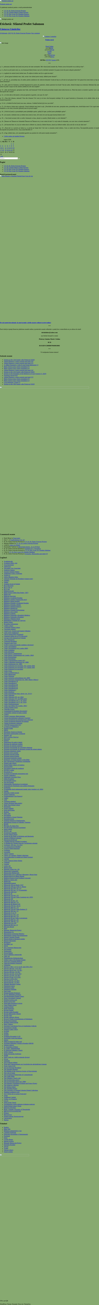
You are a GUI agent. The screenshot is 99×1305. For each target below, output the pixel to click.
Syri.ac (6, 1059)
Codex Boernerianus (10, 657)
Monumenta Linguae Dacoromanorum (15, 935)
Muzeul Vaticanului (10, 941)
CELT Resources (9, 639)
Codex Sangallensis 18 (11, 681)
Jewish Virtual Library (10, 834)
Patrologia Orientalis (10, 989)
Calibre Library (8, 626)
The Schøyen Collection (11, 1085)
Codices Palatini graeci (11, 707)
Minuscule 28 (8, 894)
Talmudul (7, 1061)
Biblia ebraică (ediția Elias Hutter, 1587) (16, 592)
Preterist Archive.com (10, 1000)
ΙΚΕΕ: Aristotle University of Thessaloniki (17, 1109)
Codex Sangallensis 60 (11, 688)
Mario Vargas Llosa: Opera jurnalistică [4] (16, 368)
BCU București (8, 586)
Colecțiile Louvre (9, 709)
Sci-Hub (6, 1031)
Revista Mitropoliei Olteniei (12, 1014)
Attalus (6, 582)
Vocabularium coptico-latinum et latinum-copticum (19, 1104)
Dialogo (6, 740)
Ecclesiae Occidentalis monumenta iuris (16, 773)
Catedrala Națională (10, 1132)
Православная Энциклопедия (13, 1116)
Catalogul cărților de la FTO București (15, 636)
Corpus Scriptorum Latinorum (13, 723)
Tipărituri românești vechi (11, 1092)
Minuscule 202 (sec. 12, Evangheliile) (15, 890)
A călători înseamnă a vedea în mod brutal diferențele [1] (21, 365)
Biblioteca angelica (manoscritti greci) (15, 599)
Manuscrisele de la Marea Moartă (14, 876)
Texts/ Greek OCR (9, 1066)
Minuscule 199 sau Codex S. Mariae (15, 887)
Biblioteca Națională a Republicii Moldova (17, 615)
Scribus (6, 1033)
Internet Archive (9, 1141)
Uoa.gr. (6, 1101)
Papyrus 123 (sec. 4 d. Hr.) (12, 975)
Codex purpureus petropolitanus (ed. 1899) (17, 678)
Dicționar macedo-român (11, 754)
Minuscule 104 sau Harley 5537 (13, 885)
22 (11, 150)
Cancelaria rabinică (10, 629)
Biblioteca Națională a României (14, 617)
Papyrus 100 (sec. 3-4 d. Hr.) (12, 968)
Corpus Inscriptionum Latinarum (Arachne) (17, 718)
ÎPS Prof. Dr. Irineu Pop (11, 826)
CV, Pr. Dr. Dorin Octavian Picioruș (15, 11)
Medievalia (7, 881)
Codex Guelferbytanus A (11, 673)
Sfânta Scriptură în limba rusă (13, 1041)
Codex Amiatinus (9, 650)
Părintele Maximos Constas (12, 984)
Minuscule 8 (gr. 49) (10, 923)
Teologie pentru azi (6, 4)
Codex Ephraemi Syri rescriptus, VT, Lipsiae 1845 (19, 667)
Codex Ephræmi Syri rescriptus (13, 669)
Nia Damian (7, 949)
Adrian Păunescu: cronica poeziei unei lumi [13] (18, 377)
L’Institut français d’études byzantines (15, 841)
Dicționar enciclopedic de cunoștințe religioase (18, 747)
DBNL (6, 730)
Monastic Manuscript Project (12, 930)
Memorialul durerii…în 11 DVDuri (29, 547)
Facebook (7, 1136)
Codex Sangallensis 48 (11, 685)
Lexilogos (7, 850)
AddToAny (7, 566)
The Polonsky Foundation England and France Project (20, 1083)
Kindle (49, 51)
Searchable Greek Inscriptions (13, 1038)
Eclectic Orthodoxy (10, 775)
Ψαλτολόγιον (8, 1115)
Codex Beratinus (9, 652)
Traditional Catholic (10, 1097)
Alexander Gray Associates (12, 568)
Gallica (6, 798)
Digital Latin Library (10, 763)
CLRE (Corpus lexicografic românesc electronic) (19, 645)
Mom (5, 928)
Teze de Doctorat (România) (12, 1068)
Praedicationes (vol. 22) (17, 540)
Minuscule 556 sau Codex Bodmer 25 (15, 909)
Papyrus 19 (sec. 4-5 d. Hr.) (12, 977)
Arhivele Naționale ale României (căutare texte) (18, 579)
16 (13, 148)
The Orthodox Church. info (12, 1078)
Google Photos (8, 1139)
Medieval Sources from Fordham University (17, 878)
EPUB (52, 50)
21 (10, 150)
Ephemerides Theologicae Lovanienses (16, 784)
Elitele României (9, 779)
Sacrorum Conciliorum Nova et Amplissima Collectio (20, 1026)
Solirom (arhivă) (9, 1045)
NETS (6, 946)
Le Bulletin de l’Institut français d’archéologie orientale (20, 843)
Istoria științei (8, 829)
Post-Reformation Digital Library (14, 996)
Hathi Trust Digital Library (12, 805)
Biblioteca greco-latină (11, 612)
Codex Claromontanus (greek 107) (14, 660)
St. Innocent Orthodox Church (13, 1050)
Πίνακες (6, 1113)
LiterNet (6, 859)
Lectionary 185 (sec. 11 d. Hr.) (13, 845)
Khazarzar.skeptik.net (10, 840)
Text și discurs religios (10, 1062)
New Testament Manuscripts (12, 947)
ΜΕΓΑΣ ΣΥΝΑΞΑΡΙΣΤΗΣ (12, 1111)
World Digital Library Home (12, 1106)
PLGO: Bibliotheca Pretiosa (12, 994)
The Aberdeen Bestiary (11, 1069)
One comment (35, 33)
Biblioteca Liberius (9, 613)
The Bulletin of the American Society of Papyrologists (20, 1071)
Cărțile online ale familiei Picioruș (14, 136)
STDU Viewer (8, 1052)
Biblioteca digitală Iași (10, 608)
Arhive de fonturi (14, 545)
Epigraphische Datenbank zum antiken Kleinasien (19, 786)
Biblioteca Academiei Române (13, 598)
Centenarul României (10, 641)
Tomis (6, 1095)
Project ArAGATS (9, 1001)
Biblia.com (7, 594)
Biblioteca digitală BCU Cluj (13, 1131)
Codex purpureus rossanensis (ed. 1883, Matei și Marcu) (21, 679)
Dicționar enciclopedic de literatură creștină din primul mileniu (23, 749)
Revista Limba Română (11, 1012)
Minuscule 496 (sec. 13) (11, 907)
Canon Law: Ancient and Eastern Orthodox (17, 631)
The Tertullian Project (10, 1088)
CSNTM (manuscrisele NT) (12, 725)
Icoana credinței (9, 808)
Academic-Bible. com (10, 563)
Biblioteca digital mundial (12, 601)
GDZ (5, 800)
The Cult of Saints (9, 1073)
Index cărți (7, 813)
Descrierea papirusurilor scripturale (14, 733)
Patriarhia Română (9, 1145)
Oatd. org (7, 956)
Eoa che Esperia (9, 782)
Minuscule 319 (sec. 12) (11, 895)
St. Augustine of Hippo (11, 1047)
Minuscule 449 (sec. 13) (11, 902)
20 (8, 150)
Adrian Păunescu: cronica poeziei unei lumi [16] (18, 361)
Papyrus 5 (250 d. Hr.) (10, 979)
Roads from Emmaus (10, 1021)
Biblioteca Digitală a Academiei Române (16, 603)
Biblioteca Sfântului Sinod (12, 619)
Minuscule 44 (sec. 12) (11, 900)
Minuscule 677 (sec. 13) (11, 914)
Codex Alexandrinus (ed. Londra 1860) (16, 648)
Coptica (6, 714)
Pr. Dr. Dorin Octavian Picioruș (21, 33)
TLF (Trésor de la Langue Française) (15, 1094)
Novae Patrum (8, 953)
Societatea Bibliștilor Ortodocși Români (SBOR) (19, 1043)
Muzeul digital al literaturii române (14, 939)
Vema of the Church (10, 1102)
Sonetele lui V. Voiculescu (33, 548)
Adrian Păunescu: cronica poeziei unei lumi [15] (18, 363)
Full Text (52, 55)
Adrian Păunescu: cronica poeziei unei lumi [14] (18, 370)
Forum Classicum (9, 794)
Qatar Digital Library (10, 1005)
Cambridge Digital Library (12, 627)
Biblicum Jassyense (10, 596)
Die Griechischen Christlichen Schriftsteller (17, 761)
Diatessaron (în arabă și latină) (13, 742)
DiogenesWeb (8, 766)
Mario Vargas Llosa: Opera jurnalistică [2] (16, 380)
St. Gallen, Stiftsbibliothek (12, 1048)
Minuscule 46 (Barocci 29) (12, 904)
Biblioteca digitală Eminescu (12, 606)
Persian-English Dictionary (12, 993)
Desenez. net (8, 735)
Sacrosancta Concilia (10, 1028)
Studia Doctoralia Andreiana (12, 1054)
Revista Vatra (8, 1015)
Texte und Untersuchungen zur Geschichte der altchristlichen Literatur (25, 1064)
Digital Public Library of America (14, 765)
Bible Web (7, 1129)
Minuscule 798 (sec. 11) (11, 921)
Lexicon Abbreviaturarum (12, 848)
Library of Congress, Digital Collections (16, 855)
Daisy (49, 53)
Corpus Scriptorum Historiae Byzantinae (16, 721)
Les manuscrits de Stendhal (12, 847)
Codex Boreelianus (10, 659)
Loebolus (7, 862)
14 (10, 148)
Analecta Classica (9, 570)
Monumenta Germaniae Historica (14, 934)
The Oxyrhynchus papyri (11, 1080)
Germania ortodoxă (10, 801)
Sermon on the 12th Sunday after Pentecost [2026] (19, 360)
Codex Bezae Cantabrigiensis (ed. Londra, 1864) (19, 655)
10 (1, 148)
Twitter (6, 1148)
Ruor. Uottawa (8, 1024)
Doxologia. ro (8, 772)
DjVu (52, 57)
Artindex (6, 580)
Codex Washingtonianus (11, 704)
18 (3, 150)
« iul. (1, 156)
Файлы (6, 1120)
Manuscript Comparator (11, 871)
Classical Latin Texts (10, 643)
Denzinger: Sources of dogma (13, 732)
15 (11, 148)
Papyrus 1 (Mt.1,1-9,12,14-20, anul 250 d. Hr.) (18, 967)
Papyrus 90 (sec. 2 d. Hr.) (11, 982)
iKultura (6, 812)
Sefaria (6, 1040)
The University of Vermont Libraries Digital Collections (21, 1090)
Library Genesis (9, 853)
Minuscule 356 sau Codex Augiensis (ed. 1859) (18, 897)
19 (5, 150)
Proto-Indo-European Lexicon (13, 1003)
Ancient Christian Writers (11, 572)
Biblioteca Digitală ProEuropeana (14, 610)
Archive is (7, 575)
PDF (51, 48)
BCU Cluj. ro (8, 587)
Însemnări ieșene (9, 819)
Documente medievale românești (14, 768)
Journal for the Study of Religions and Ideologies (19, 836)
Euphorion (7, 787)
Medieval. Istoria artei (10, 880)
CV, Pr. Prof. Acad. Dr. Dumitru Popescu (16, 14)
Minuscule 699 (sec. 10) (11, 920)
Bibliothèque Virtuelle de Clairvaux (15, 620)
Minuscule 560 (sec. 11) (11, 911)
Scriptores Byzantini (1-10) (12, 1036)
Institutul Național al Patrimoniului (14, 820)
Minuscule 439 (8, 899)
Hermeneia (7, 807)
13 (8, 148)
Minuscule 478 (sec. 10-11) (12, 906)
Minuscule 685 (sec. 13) (11, 916)
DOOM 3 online (9, 770)
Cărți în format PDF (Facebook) (13, 634)
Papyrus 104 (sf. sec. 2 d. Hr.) (13, 970)
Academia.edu (8, 561)
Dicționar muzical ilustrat (11, 756)
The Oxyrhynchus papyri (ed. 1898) (15, 1081)
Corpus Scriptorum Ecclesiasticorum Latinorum (18, 720)
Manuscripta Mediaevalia (11, 873)
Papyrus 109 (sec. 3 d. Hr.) (12, 972)
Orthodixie (7, 965)
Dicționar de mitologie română (13, 744)
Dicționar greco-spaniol (11, 753)
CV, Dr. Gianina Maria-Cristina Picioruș (16, 12)
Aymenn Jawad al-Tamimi (12, 584)
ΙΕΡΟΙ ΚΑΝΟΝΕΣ (10, 1108)
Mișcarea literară (9, 927)
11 (3, 148)
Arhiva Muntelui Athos (11, 577)
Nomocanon (7, 951)
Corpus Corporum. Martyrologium (14, 716)
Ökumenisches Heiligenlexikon (13, 958)
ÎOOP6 (6, 824)
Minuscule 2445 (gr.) (10, 892)
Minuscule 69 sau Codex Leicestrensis (15, 918)
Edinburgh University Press (12, 777)
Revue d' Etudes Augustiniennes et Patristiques (18, 1019)
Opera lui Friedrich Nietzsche (13, 963)
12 (5, 148)
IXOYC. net (8, 831)
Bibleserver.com (9, 591)
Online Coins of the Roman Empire (15, 960)
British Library (8, 622)
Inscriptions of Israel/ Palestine (13, 817)
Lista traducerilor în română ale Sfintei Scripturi (18, 857)
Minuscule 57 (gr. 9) (10, 913)
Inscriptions (7, 815)
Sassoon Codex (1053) (11, 1029)
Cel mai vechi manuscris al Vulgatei (15, 638)
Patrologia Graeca (9, 986)
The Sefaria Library (10, 1087)
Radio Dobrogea (9, 1008)
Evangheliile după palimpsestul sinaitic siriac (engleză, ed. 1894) (23, 789)
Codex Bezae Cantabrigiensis (13, 653)
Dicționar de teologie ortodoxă (13, 746)
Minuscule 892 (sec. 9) (11, 925)
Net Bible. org (8, 944)
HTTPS (48, 60)
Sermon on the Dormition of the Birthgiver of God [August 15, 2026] (25, 374)
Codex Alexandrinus (10, 646)
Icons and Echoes (9, 810)
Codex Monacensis (10, 674)
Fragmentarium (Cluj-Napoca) (13, 796)
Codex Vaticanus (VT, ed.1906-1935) (15, 699)
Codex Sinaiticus (9, 692)
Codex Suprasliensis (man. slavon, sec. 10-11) (18, 693)
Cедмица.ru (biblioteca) (11, 726)
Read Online (49, 46)
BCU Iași (7, 589)
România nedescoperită (11, 1022)
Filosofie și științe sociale (11, 793)
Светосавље (8, 1118)
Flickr (5, 1138)
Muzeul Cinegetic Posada (11, 937)
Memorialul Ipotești (10, 883)
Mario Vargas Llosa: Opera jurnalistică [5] (16, 367)
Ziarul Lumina (8, 1152)
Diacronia (7, 739)
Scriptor (6, 1034)
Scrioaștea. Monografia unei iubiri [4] (36, 554)
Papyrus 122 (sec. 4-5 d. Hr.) (12, 974)
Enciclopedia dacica (10, 780)
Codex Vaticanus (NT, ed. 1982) (14, 697)
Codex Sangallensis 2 (10, 683)
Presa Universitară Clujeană (12, 998)
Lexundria (7, 852)
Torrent (53, 60)
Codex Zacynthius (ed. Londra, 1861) (15, 706)
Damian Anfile (8, 728)
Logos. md (7, 866)
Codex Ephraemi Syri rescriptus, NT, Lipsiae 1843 (19, 666)
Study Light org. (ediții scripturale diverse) (17, 1057)
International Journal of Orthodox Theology (17, 822)
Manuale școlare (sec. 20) (11, 869)
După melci (16, 538)
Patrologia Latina (9, 987)
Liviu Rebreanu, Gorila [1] (12, 382)
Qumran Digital (8, 1007)
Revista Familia (8, 1010)
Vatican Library (8, 1150)
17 (1, 150)
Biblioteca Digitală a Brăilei (12, 605)
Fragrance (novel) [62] (11, 375)
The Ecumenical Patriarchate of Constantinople (18, 1074)
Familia (6, 791)
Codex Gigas (8, 671)
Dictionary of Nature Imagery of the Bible (16, 760)
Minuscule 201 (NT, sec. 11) (12, 888)
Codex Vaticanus (9, 695)
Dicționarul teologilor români (13, 758)
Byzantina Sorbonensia (11, 624)
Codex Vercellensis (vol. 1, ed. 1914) (15, 700)
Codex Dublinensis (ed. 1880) (13, 664)
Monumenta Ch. (9, 932)
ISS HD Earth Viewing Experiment (15, 827)
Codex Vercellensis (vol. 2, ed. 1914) (15, 702)
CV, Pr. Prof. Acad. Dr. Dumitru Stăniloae (16, 16)
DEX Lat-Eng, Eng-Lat (11, 737)
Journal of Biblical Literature (12, 838)
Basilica (6, 1127)
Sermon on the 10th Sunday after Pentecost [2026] (19, 384)
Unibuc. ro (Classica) (10, 1099)
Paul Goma (7, 991)
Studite (6, 1055)
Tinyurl (6, 1146)
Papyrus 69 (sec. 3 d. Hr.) (11, 981)
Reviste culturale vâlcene (11, 1017)
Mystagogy (7, 942)
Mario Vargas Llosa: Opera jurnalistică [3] (16, 379)
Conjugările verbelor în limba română (15, 713)
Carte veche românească (11, 633)
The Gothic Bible (9, 1076)
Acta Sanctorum (9, 565)
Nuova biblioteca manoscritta (13, 954)
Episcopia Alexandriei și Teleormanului (16, 1134)
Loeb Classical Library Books (13, 860)
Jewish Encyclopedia (10, 833)
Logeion (6, 864)
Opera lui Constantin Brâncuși (13, 961)
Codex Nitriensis (9, 676)
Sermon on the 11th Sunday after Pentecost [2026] (19, 372)
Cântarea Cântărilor (10, 29)
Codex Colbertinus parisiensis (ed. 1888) (16, 662)
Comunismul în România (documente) (15, 711)
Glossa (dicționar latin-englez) (13, 803)
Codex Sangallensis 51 (11, 686)
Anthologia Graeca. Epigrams (13, 573)
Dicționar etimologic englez (12, 751)
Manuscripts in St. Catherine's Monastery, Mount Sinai (20, 874)
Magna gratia (8, 867)
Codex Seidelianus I (10, 690)
